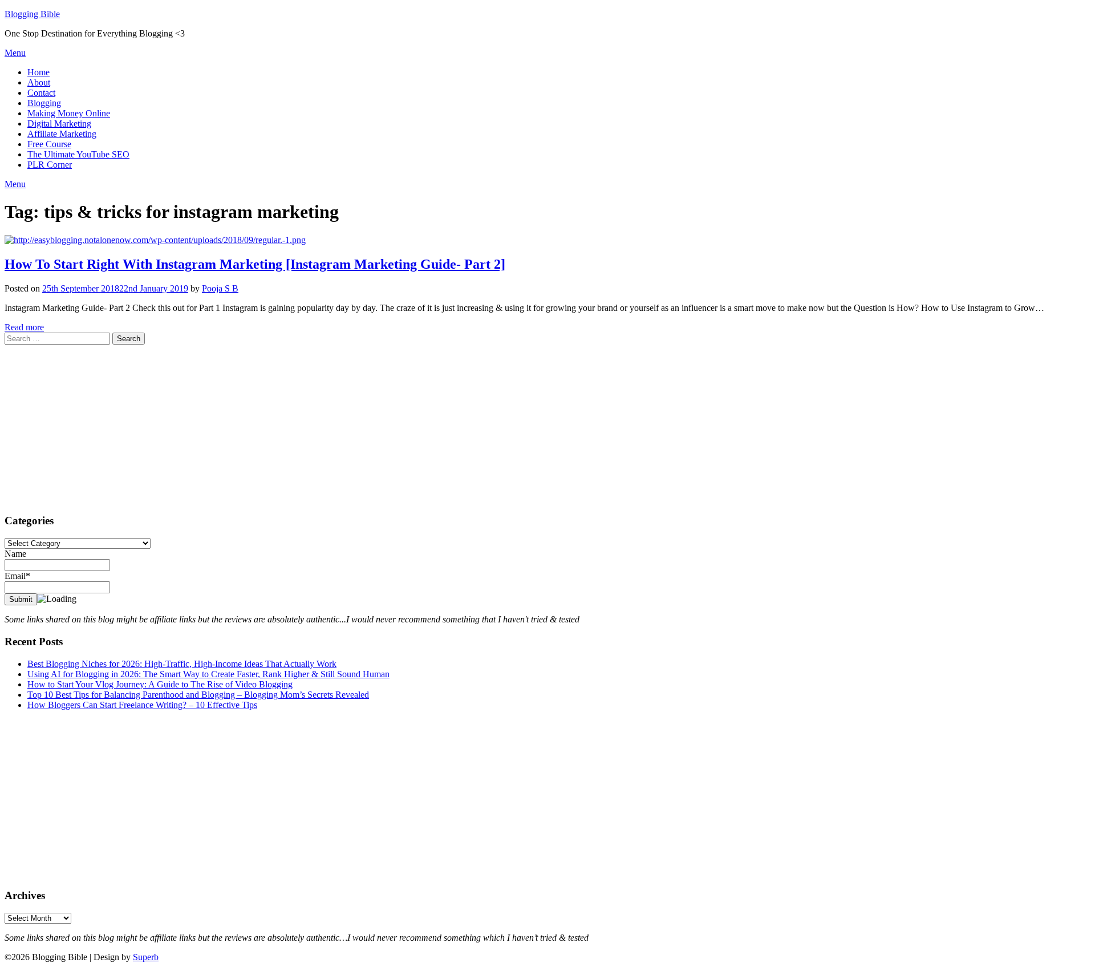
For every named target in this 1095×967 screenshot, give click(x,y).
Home (38, 72)
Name (15, 554)
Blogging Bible (32, 14)
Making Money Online (68, 113)
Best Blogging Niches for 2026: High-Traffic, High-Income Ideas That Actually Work (181, 664)
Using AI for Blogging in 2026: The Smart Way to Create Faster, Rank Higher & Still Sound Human (208, 674)
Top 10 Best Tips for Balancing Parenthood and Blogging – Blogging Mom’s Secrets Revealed (198, 694)
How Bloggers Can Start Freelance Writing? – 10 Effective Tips (142, 705)
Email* (17, 576)
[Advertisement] (347, 424)
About (38, 82)
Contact (41, 93)
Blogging (44, 103)
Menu (15, 53)
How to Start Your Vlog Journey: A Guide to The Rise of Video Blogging (160, 684)
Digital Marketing (59, 123)
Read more (24, 327)
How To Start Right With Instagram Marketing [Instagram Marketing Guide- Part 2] (255, 264)
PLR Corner (49, 164)
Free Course (49, 144)
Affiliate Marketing (61, 134)
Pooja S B (220, 288)
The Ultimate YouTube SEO (78, 154)
